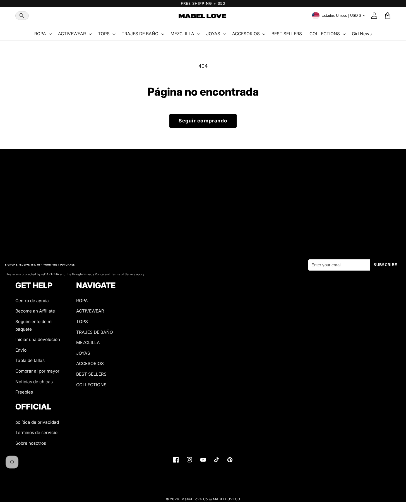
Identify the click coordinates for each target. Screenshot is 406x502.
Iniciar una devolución (37, 339)
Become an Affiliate (35, 311)
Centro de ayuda (32, 300)
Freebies (24, 392)
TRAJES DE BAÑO (94, 332)
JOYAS (83, 353)
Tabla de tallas (30, 360)
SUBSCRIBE (386, 265)
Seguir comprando (203, 121)
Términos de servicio (36, 432)
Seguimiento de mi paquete (33, 325)
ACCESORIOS (90, 363)
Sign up (203, 233)
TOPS (82, 321)
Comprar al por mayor (37, 371)
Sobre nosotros (30, 443)
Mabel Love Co (194, 499)
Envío (21, 350)
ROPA (82, 300)
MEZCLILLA (88, 342)
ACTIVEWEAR (90, 311)
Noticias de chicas (34, 381)
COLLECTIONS (91, 384)
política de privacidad (37, 422)
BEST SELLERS (91, 374)
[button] (22, 15)
